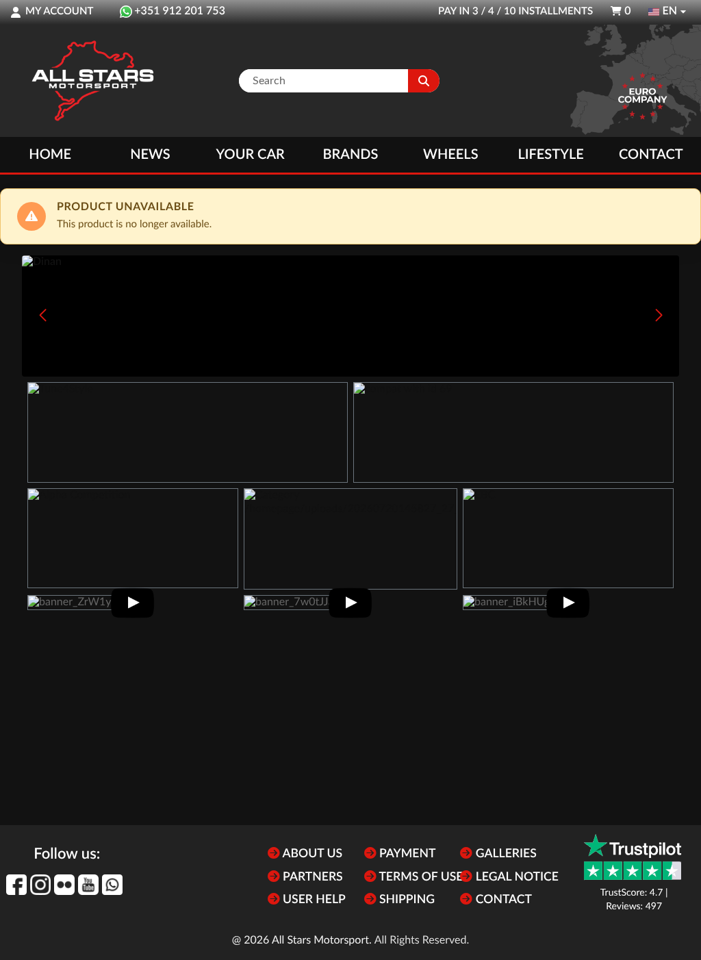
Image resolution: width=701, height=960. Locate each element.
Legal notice (515, 877)
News (150, 155)
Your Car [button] (250, 155)
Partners (311, 877)
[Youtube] (88, 884)
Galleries (504, 854)
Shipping (406, 900)
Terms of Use (420, 877)
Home (50, 155)
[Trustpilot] (632, 857)
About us (311, 854)
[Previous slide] (42, 315)
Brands (351, 155)
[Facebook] (16, 884)
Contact (651, 155)
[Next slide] (658, 315)
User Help (313, 900)
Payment (406, 854)
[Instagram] (40, 884)
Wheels (451, 155)
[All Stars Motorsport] (92, 81)
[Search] (423, 80)
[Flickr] (64, 884)
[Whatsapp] (112, 884)
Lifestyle (550, 155)
